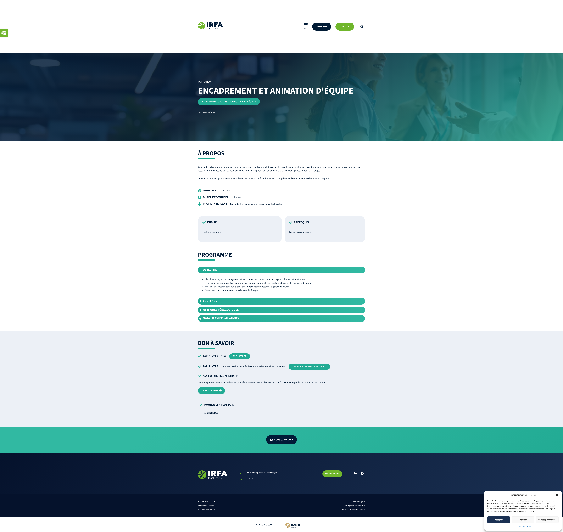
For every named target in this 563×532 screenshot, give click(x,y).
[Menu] (306, 25)
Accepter (499, 519)
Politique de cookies (523, 526)
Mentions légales (359, 502)
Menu (306, 28)
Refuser (523, 519)
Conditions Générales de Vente (353, 509)
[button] (4, 33)
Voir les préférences (547, 519)
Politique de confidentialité (355, 505)
